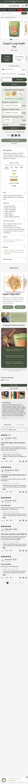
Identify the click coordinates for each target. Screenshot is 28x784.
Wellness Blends (12, 9)
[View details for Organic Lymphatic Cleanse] (14, 93)
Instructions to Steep (8, 221)
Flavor (4, 192)
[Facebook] (12, 135)
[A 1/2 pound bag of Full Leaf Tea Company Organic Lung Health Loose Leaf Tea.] (2, 21)
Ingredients (6, 203)
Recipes (5, 237)
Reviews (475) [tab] (7, 424)
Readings (5, 247)
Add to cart (14, 128)
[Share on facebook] (20, 461)
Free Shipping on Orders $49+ (14, 1)
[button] (4, 780)
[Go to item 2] (13, 395)
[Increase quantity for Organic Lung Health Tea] (11, 79)
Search (24, 13)
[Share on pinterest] (26, 462)
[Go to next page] (23, 583)
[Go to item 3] (21, 395)
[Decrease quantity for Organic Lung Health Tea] (2, 79)
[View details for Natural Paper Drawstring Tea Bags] (20, 93)
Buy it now (14, 84)
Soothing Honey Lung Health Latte (13, 240)
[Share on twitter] (23, 461)
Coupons (20, 9)
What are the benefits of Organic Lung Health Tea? (15, 362)
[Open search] (2, 430)
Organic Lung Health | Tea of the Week (14, 250)
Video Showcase (7, 259)
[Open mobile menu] (2, 6)
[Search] (23, 6)
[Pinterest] (19, 135)
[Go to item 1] (5, 395)
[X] (15, 135)
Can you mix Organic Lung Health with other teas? (15, 349)
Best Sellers (3, 9)
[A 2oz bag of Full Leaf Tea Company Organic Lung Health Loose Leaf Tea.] (22, 21)
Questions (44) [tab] (20, 424)
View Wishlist (14, 143)
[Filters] (6, 430)
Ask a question (14, 388)
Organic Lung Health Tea (14, 45)
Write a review (14, 385)
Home (2, 17)
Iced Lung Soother (9, 241)
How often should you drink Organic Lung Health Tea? (15, 356)
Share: (8, 135)
